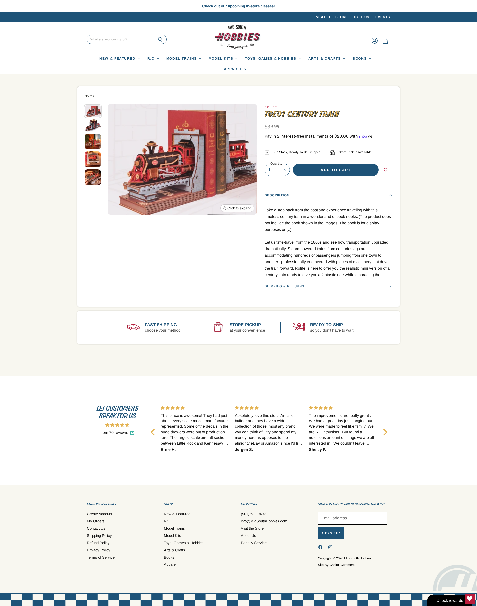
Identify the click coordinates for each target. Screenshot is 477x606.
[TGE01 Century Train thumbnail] (92, 111)
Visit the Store (332, 17)
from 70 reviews (114, 432)
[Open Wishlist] (470, 599)
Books (360, 58)
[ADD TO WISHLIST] (385, 170)
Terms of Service (101, 557)
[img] (117, 425)
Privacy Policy (98, 550)
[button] (328, 195)
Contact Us (96, 528)
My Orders (96, 521)
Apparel (234, 69)
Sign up (331, 533)
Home (90, 95)
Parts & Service (254, 543)
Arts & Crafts (325, 58)
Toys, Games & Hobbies (271, 58)
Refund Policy (98, 543)
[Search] (160, 39)
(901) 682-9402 (253, 514)
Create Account (99, 514)
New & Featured (118, 58)
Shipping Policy (99, 535)
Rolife (271, 107)
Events (382, 17)
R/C (151, 58)
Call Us (361, 17)
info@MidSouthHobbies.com (264, 521)
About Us (248, 535)
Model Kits (222, 58)
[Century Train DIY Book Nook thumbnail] (92, 125)
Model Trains (182, 58)
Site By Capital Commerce (337, 565)
